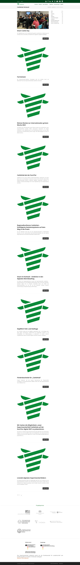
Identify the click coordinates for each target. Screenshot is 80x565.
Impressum (61, 563)
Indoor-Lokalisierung (55, 23)
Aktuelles (40, 4)
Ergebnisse (51, 4)
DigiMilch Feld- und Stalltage (27, 329)
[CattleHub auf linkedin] (50, 1)
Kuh (51, 12)
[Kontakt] (59, 1)
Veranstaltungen (57, 4)
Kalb (52, 15)
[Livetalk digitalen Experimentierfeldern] (33, 460)
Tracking (52, 13)
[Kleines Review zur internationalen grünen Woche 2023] (33, 105)
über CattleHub (45, 4)
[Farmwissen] (33, 58)
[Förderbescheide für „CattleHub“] (33, 359)
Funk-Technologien (54, 17)
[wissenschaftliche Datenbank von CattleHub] (62, 1)
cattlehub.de (23, 563)
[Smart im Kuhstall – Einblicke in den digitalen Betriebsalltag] (33, 258)
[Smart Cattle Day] (33, 19)
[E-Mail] (57, 1)
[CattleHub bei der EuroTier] (33, 157)
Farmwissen (21, 77)
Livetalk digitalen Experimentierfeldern (31, 478)
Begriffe (61, 4)
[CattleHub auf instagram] (54, 1)
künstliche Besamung (55, 20)
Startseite (36, 4)
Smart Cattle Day (23, 31)
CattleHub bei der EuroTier (26, 175)
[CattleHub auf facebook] (47, 1)
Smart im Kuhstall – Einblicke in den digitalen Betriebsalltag (30, 278)
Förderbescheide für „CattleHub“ (29, 378)
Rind (52, 11)
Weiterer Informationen (23, 558)
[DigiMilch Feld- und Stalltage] (33, 310)
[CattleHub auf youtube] (45, 1)
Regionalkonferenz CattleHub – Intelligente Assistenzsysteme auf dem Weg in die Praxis (31, 227)
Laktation (53, 19)
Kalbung (52, 16)
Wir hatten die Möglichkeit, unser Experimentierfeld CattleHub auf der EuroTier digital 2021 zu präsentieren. (30, 427)
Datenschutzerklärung (54, 563)
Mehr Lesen (45, 38)
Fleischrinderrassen (54, 21)
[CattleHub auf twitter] (52, 1)
